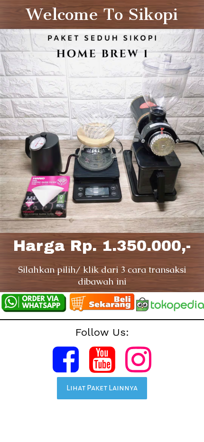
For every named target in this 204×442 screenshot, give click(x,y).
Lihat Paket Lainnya (102, 388)
